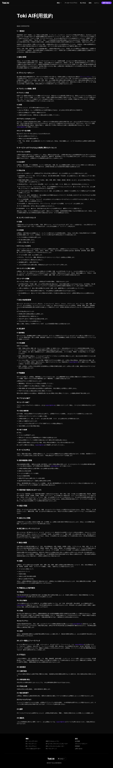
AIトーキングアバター (32, 741)
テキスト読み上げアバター (33, 748)
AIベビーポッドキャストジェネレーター (57, 743)
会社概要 (77, 741)
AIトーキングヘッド (51, 748)
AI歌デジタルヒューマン (52, 741)
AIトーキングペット (31, 743)
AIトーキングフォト (31, 746)
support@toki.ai (21, 127)
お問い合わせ (78, 748)
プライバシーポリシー (86, 76)
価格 (90, 3)
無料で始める (106, 3)
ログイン (96, 3)
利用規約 (77, 746)
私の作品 (83, 3)
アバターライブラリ (71, 3)
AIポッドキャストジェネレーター (55, 746)
